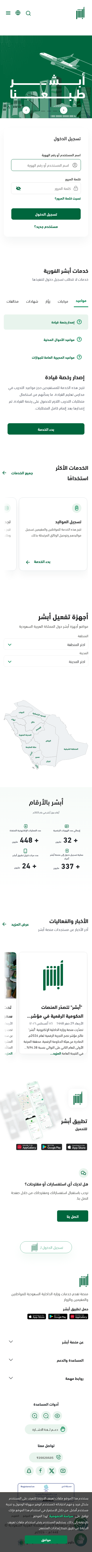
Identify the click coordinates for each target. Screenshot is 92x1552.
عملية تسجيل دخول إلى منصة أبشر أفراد (66, 856)
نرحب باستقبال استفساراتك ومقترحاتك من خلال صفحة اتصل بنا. (49, 1195)
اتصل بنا (73, 1216)
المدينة (83, 652)
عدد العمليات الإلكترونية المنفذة (25, 830)
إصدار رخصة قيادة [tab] (63, 322)
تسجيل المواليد (68, 521)
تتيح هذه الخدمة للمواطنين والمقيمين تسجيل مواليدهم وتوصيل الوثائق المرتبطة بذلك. (53, 532)
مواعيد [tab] (81, 300)
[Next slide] (26, 110)
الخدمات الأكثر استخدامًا (72, 472)
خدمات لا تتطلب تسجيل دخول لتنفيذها (60, 278)
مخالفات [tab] (13, 300)
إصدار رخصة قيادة (64, 376)
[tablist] (46, 300)
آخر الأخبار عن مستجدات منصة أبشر (63, 929)
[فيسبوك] (40, 1471)
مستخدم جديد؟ (46, 226)
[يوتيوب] (63, 1471)
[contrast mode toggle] (57, 1416)
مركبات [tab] (63, 300)
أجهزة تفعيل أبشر (63, 615)
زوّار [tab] (48, 300)
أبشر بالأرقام (46, 801)
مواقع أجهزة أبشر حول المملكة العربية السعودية (53, 626)
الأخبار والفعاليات (68, 920)
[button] (72, 1216)
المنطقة (83, 635)
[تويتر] (51, 1471)
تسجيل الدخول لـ (51, 1247)
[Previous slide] (63, 110)
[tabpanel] (46, 375)
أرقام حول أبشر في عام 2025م (46, 812)
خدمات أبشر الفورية (66, 270)
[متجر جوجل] (51, 1147)
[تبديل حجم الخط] (46, 1416)
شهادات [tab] (32, 300)
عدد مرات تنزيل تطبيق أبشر (25, 855)
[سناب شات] (29, 1471)
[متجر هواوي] (26, 1147)
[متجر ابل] (76, 1147)
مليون (58, 842)
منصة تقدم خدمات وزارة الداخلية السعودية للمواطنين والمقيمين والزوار (49, 1296)
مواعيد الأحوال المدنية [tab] (59, 339)
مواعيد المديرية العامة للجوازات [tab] (53, 357)
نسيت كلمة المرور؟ (68, 198)
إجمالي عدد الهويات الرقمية (66, 830)
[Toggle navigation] (7, 13)
